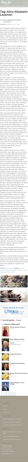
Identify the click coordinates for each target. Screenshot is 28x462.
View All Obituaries (8, 394)
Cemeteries (6, 412)
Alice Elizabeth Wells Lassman (12, 21)
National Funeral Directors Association (12, 419)
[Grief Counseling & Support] (14, 296)
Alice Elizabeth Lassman (15, 270)
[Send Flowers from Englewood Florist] (14, 281)
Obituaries (10, 268)
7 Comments (10, 272)
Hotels (4, 409)
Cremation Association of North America (13, 425)
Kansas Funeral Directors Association (12, 422)
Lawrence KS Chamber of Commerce (12, 439)
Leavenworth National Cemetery (11, 436)
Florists (5, 406)
